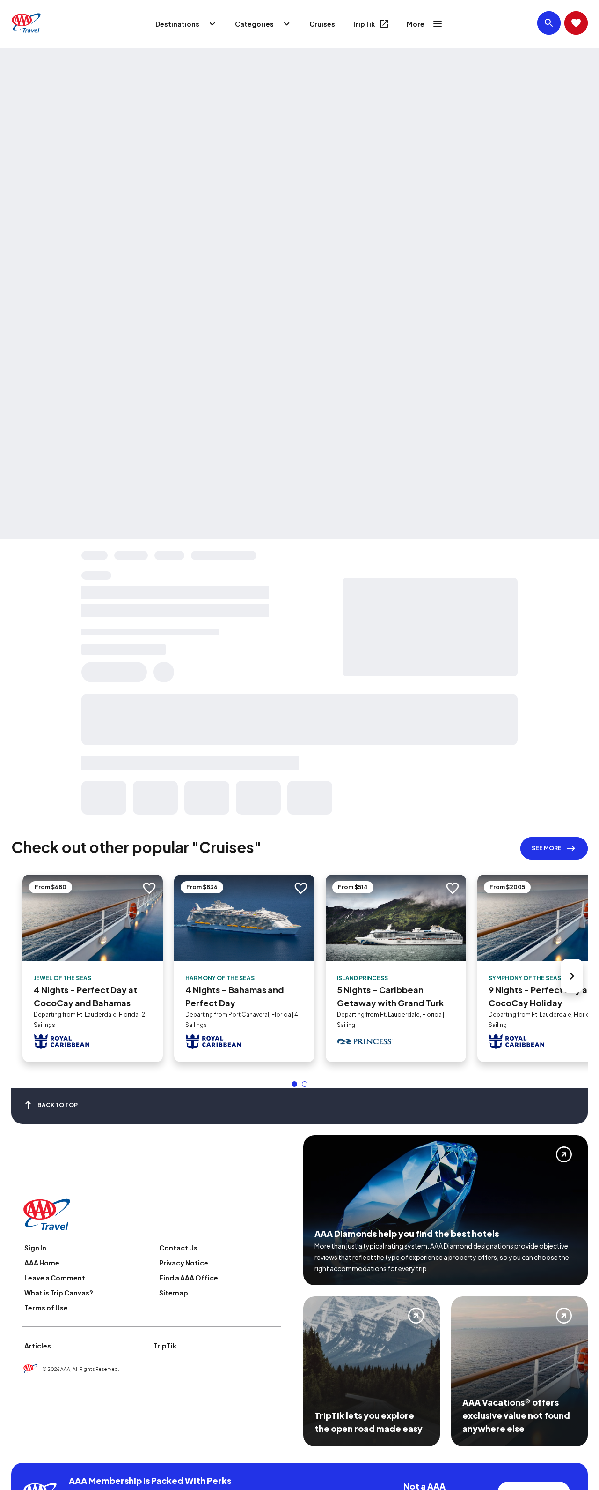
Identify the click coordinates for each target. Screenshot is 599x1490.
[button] (294, 1084)
